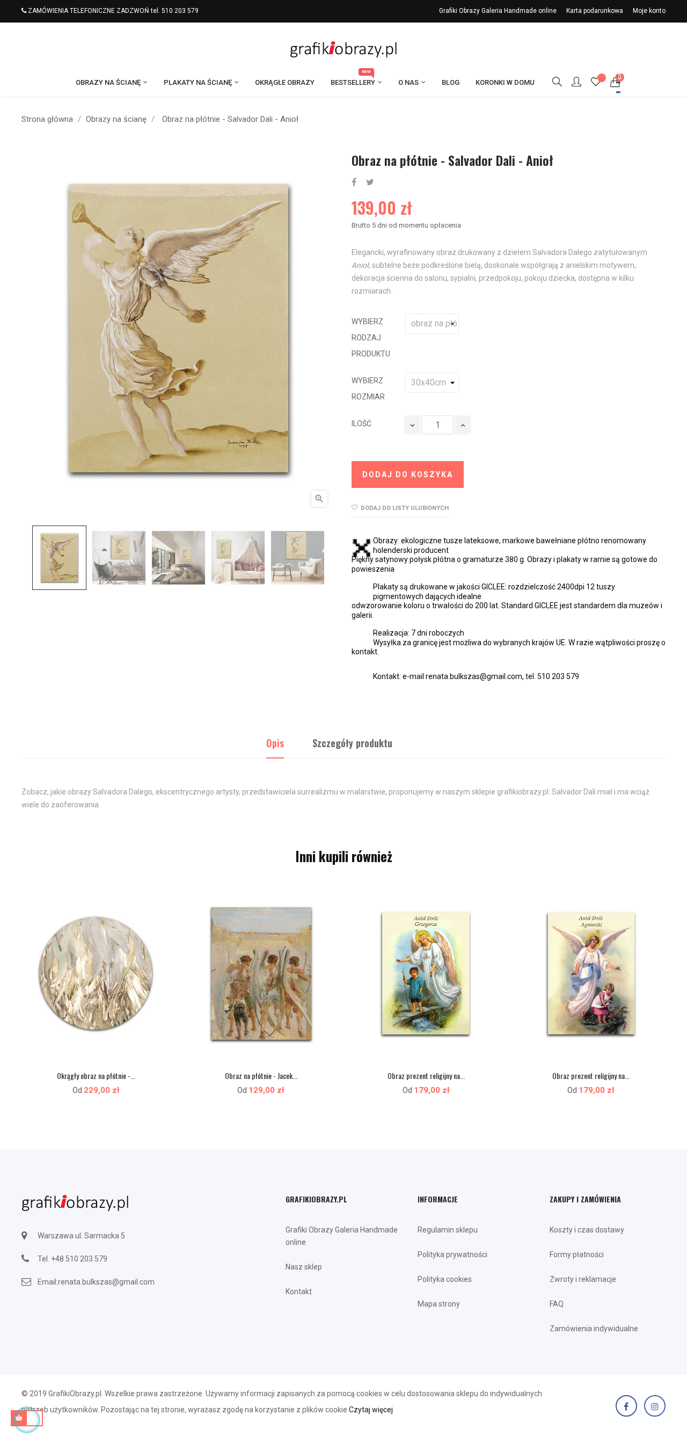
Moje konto (649, 10)
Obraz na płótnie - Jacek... (261, 1075)
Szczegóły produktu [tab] (352, 743)
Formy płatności (577, 1254)
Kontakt (299, 1291)
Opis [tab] (275, 743)
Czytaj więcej (371, 1409)
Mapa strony (439, 1304)
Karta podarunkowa (594, 10)
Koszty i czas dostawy (587, 1230)
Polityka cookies (445, 1279)
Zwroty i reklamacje (583, 1279)
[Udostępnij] (354, 183)
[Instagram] (655, 1406)
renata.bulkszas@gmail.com (106, 1282)
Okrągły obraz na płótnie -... (96, 1075)
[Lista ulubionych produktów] (596, 83)
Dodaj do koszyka (407, 474)
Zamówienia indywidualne (594, 1328)
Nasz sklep (304, 1267)
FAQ (557, 1304)
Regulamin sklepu (448, 1230)
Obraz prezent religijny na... (426, 1075)
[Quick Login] (571, 82)
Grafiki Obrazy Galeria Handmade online (498, 10)
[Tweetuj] (370, 183)
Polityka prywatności (452, 1254)
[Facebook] (626, 1406)
